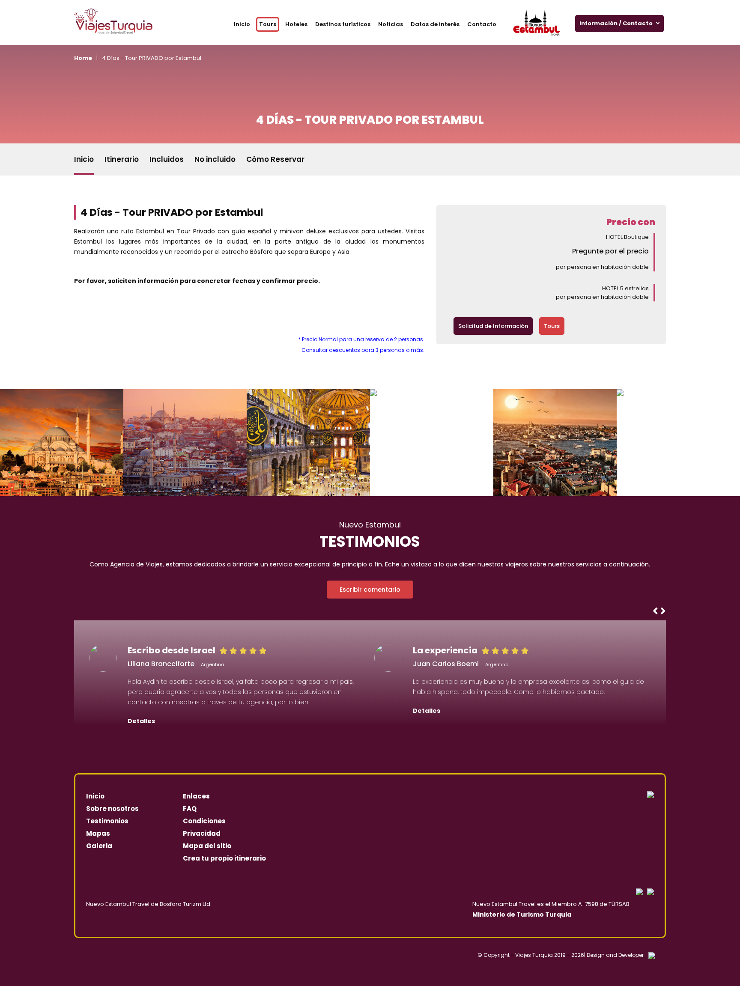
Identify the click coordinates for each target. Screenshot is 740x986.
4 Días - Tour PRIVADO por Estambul (151, 58)
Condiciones (204, 820)
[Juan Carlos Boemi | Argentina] (388, 658)
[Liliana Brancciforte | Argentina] (103, 658)
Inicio (242, 24)
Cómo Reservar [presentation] (275, 159)
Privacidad (202, 833)
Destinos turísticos (342, 24)
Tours (267, 24)
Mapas (98, 833)
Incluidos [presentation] (166, 159)
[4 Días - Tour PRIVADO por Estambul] (90, 442)
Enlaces (196, 796)
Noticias (390, 24)
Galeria (99, 845)
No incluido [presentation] (215, 159)
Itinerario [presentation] (121, 159)
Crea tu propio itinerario (224, 858)
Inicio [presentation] (84, 159)
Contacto (481, 24)
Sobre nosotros (112, 808)
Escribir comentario (370, 589)
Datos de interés (435, 24)
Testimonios (107, 820)
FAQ (190, 808)
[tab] (84, 159)
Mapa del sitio (207, 845)
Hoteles (296, 24)
